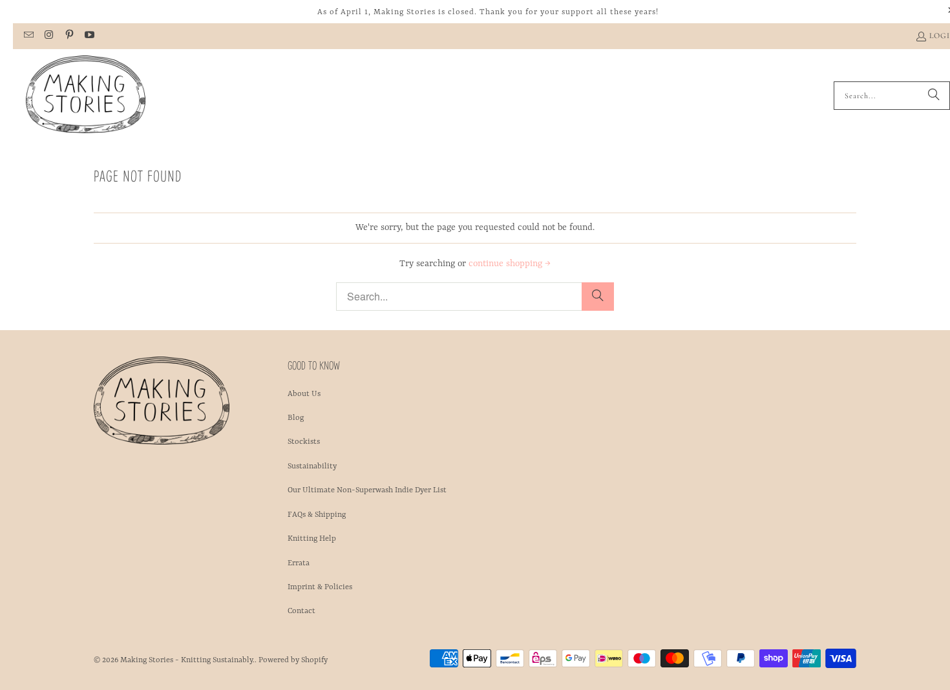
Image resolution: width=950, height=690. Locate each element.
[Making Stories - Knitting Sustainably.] (85, 96)
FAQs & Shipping (317, 514)
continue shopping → (510, 263)
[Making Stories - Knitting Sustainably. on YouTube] (88, 36)
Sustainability (312, 466)
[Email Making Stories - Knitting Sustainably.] (28, 36)
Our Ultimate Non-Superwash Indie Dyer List (367, 490)
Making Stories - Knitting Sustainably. (187, 660)
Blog (296, 418)
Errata (299, 563)
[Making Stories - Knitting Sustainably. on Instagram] (48, 36)
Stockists (304, 441)
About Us (304, 394)
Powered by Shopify (293, 660)
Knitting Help (312, 538)
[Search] (934, 95)
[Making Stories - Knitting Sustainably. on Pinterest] (68, 36)
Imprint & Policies (320, 587)
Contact (301, 611)
